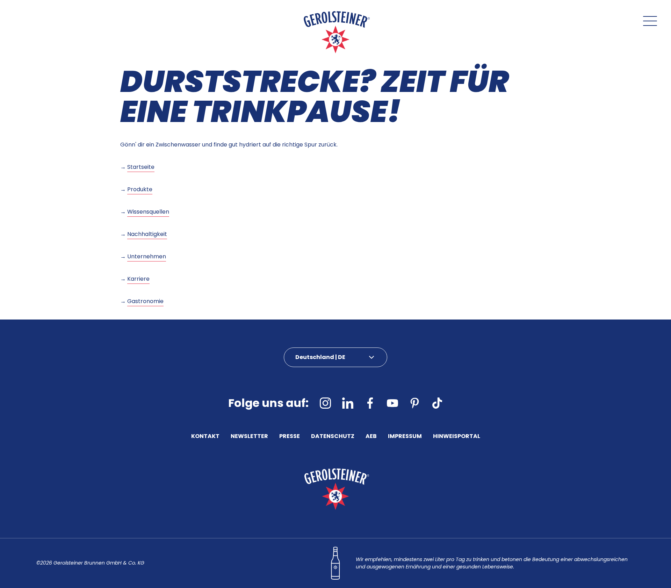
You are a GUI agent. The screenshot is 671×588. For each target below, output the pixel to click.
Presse (289, 436)
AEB (371, 436)
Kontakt (205, 436)
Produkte (139, 189)
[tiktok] (437, 403)
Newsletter (249, 436)
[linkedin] (347, 403)
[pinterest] (414, 403)
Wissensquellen (148, 212)
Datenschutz (332, 436)
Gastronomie (145, 301)
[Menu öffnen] (650, 21)
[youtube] (392, 403)
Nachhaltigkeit (147, 234)
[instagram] (325, 403)
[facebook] (370, 403)
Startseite (140, 167)
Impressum (405, 436)
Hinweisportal (456, 436)
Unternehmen (146, 256)
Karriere (138, 279)
